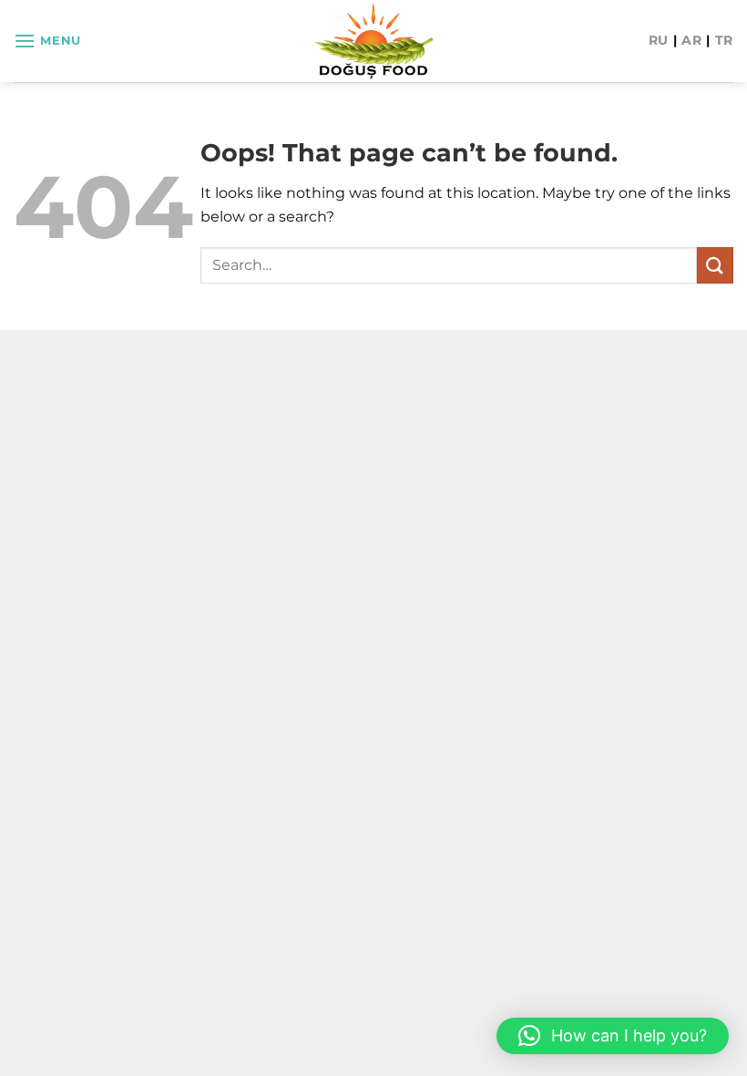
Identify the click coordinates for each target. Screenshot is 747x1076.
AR (691, 40)
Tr (724, 40)
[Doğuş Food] (374, 41)
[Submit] (715, 265)
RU (659, 40)
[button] (47, 40)
